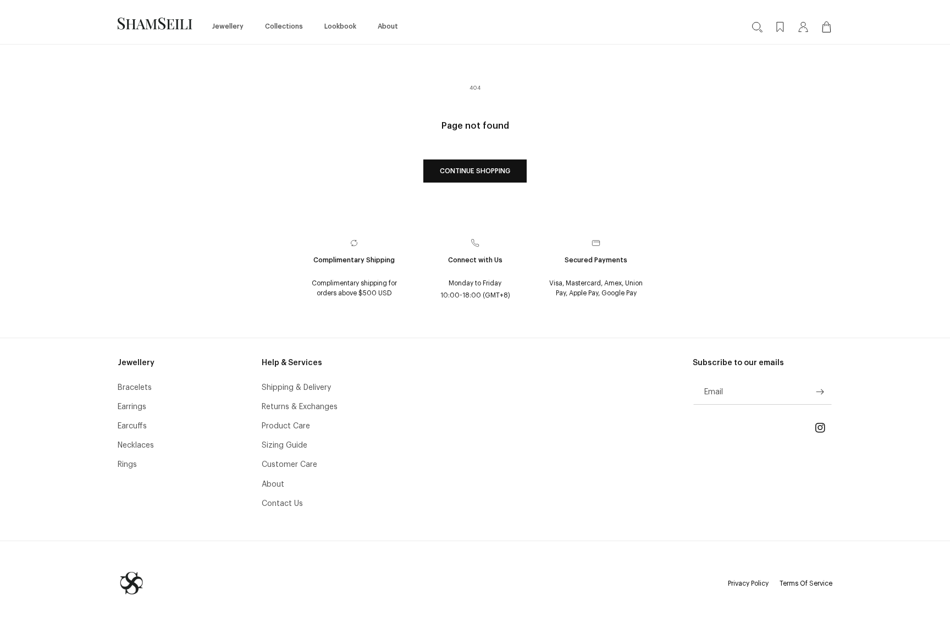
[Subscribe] (820, 392)
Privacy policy (748, 584)
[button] (232, 23)
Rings (127, 464)
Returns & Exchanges (300, 406)
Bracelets (135, 387)
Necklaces (136, 445)
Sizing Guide (284, 445)
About (273, 484)
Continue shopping (475, 171)
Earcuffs (132, 425)
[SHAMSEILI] (131, 583)
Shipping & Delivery (296, 387)
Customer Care (289, 464)
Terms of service (806, 584)
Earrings (132, 406)
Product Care (286, 425)
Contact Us (282, 503)
